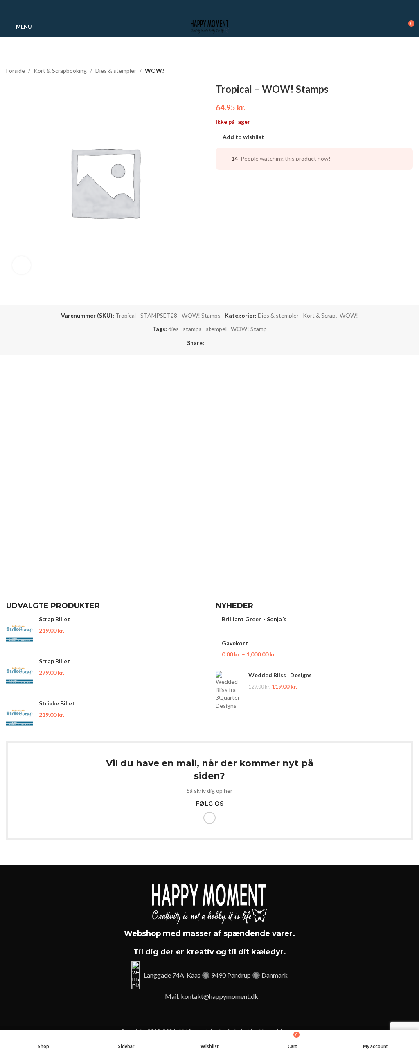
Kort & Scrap (319, 315)
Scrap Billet (54, 619)
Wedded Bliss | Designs (280, 674)
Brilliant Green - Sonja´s (254, 619)
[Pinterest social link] (209, 8)
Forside (15, 70)
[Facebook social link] (200, 8)
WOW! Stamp (249, 328)
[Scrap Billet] (19, 630)
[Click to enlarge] (21, 265)
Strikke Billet (57, 703)
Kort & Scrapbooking (60, 70)
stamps (192, 328)
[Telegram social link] (219, 8)
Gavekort (235, 643)
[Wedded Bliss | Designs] (229, 690)
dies (173, 328)
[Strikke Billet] (19, 714)
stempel (216, 328)
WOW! (154, 70)
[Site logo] (209, 25)
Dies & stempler (115, 70)
